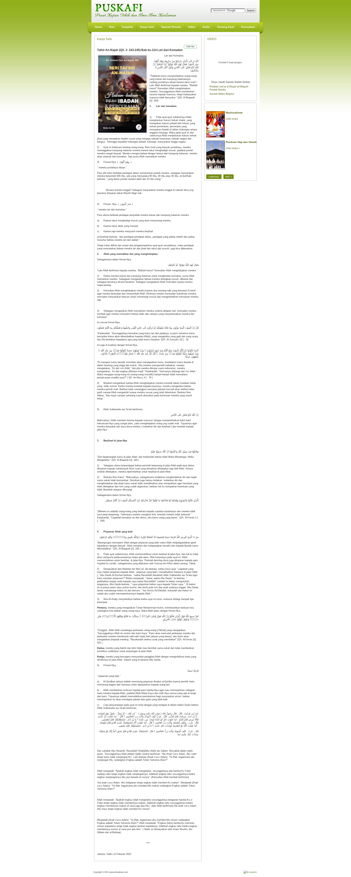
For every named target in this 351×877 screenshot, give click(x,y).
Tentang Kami (225, 26)
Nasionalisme (234, 112)
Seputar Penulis (171, 26)
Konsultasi (248, 26)
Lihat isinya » (233, 148)
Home (98, 26)
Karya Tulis (147, 26)
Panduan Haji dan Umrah (241, 142)
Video (191, 26)
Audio (206, 26)
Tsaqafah (127, 26)
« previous (214, 176)
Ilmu (111, 26)
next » (228, 176)
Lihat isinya (232, 118)
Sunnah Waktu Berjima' (222, 93)
